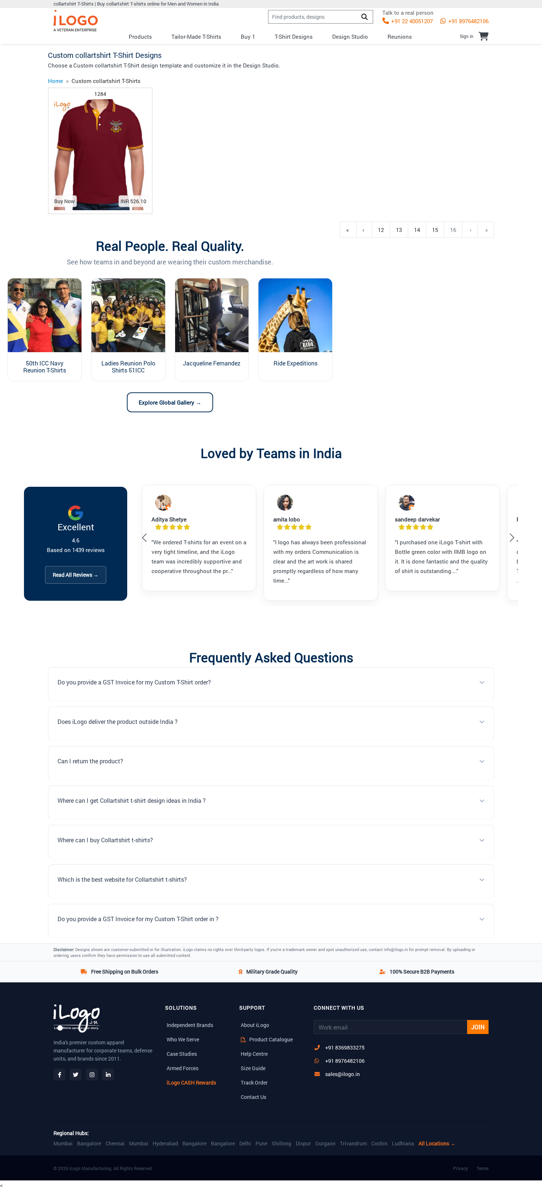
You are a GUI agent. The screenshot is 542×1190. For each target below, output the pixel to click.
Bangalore (89, 1143)
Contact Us (253, 1096)
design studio (350, 36)
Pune (261, 1143)
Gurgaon (325, 1143)
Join (477, 1027)
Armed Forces (182, 1068)
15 (435, 229)
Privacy (460, 1168)
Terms (483, 1168)
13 (399, 229)
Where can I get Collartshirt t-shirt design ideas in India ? (132, 800)
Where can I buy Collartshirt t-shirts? (105, 840)
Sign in (466, 36)
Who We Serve (183, 1039)
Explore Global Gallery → (170, 402)
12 (381, 229)
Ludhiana (403, 1143)
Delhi (245, 1143)
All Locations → (436, 1143)
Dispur (303, 1143)
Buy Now (64, 201)
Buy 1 (248, 36)
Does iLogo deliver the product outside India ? (118, 721)
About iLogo (255, 1024)
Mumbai (63, 1143)
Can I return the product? (90, 761)
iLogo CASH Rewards (191, 1082)
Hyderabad (165, 1143)
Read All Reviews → (75, 574)
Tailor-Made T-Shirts (196, 36)
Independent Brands (190, 1024)
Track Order (254, 1082)
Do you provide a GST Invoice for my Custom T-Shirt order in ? (138, 919)
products (140, 36)
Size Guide (253, 1068)
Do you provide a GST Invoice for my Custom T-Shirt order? (134, 682)
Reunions (400, 36)
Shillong (281, 1143)
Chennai (115, 1143)
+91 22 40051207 (411, 21)
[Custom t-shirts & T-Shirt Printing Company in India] (75, 21)
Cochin (379, 1143)
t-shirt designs (294, 36)
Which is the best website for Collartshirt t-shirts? (122, 879)
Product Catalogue (270, 1039)
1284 (100, 93)
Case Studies (182, 1053)
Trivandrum (353, 1143)
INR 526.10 (133, 201)
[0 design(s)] (484, 36)
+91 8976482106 (468, 21)
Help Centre (254, 1053)
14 (417, 229)
